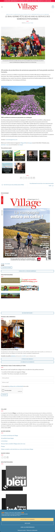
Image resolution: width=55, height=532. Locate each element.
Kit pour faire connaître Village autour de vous (13, 443)
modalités (24, 356)
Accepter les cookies (27, 519)
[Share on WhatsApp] (21, 178)
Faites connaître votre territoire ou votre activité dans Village (17, 449)
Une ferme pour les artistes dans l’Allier (13, 184)
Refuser (27, 523)
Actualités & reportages (7, 438)
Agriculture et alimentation (13, 14)
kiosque (30, 143)
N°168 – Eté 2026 (5, 263)
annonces (13, 356)
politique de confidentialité (16, 386)
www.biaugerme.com (11, 139)
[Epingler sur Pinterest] (31, 178)
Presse (3, 446)
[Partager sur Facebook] (23, 178)
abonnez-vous (5, 144)
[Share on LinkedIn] (34, 178)
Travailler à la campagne (42, 14)
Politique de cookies (22, 530)
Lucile (21, 14)
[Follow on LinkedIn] (7, 457)
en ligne (21, 144)
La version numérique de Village (9, 435)
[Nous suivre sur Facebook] (2, 457)
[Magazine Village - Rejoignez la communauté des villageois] (27, 7)
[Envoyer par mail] (29, 178)
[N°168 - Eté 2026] (26, 229)
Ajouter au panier (6, 267)
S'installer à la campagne (30, 14)
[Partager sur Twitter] (26, 178)
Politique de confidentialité (31, 530)
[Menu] (2, 7)
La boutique (4, 441)
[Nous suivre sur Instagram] (5, 457)
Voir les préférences (27, 527)
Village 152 (23, 143)
